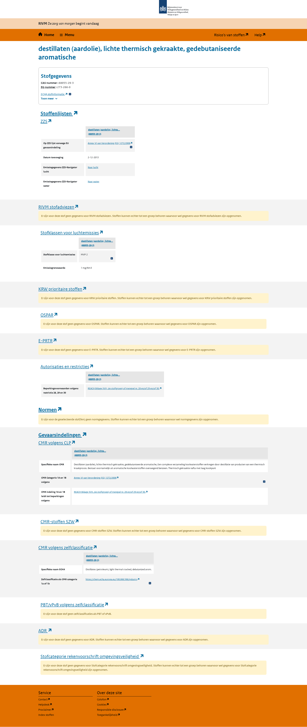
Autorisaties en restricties (67, 366)
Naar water (93, 181)
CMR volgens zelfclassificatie (67, 547)
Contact (61, 699)
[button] (67, 35)
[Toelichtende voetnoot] (131, 146)
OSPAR (49, 314)
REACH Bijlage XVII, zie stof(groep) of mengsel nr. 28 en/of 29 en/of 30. (125, 388)
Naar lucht (93, 167)
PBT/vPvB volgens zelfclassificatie (75, 604)
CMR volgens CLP (57, 442)
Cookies (120, 704)
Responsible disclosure (124, 709)
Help (261, 35)
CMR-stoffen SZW (60, 521)
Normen (50, 410)
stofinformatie (54, 94)
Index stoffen (46, 715)
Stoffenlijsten (59, 113)
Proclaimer (63, 709)
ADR (45, 630)
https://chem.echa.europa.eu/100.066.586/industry (113, 579)
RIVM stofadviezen (58, 206)
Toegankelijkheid (124, 715)
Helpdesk (62, 704)
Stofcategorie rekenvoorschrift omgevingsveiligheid (92, 656)
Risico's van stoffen (233, 35)
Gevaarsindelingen (62, 435)
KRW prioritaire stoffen (62, 288)
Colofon (120, 699)
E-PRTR (47, 340)
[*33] (70, 94)
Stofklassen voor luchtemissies (72, 232)
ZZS (46, 121)
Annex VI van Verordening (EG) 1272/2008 (110, 143)
